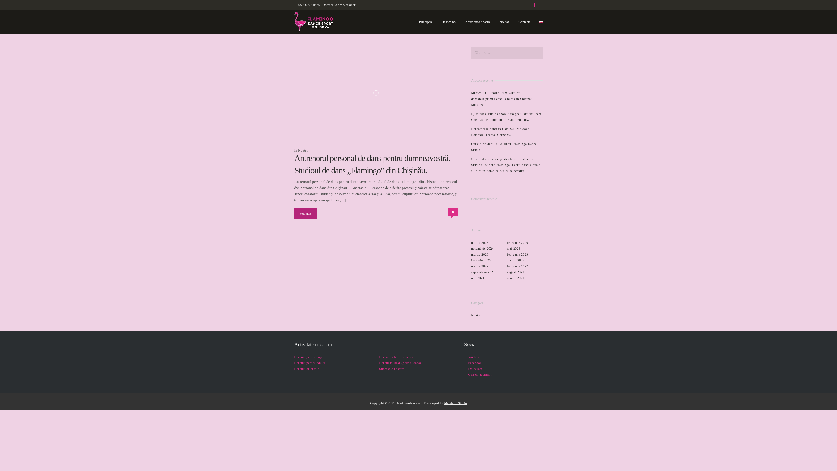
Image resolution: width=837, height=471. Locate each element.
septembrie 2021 (483, 272)
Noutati (504, 22)
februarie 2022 (517, 266)
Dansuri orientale (306, 368)
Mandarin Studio (455, 403)
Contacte (524, 22)
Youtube (474, 357)
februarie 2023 (517, 254)
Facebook (475, 363)
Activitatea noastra (478, 22)
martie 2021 (515, 278)
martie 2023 (479, 254)
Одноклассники (480, 374)
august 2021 (515, 272)
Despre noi (448, 22)
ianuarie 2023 (481, 260)
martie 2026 (479, 242)
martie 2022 (479, 266)
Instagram (475, 368)
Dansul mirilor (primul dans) (400, 363)
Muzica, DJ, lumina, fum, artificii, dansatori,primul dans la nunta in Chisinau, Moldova (502, 98)
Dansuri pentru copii (309, 357)
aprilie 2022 (515, 260)
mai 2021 (478, 278)
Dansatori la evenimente (396, 357)
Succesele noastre (391, 368)
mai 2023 (513, 248)
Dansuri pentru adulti (309, 363)
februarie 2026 (517, 242)
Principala (426, 22)
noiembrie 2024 (482, 248)
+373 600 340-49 (309, 5)
